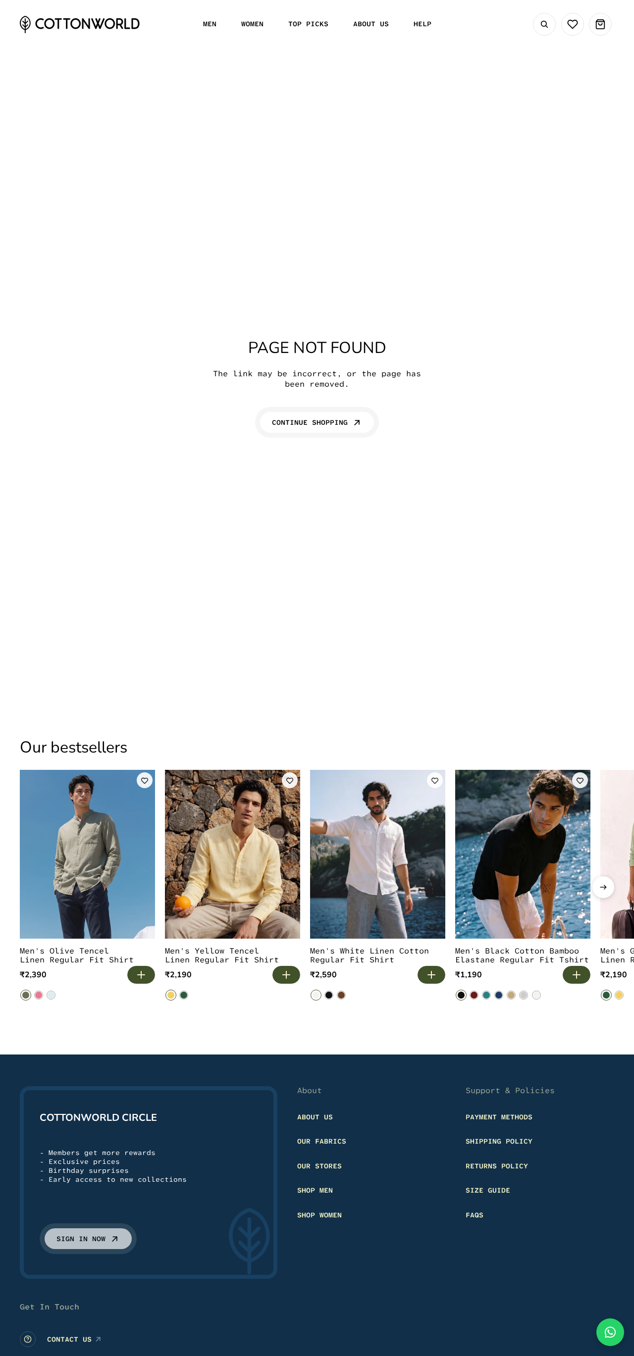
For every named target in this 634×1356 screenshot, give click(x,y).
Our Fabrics (321, 1141)
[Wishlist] (572, 24)
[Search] (544, 24)
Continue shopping (310, 422)
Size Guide (488, 1190)
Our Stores (319, 1165)
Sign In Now (81, 1238)
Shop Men (315, 1190)
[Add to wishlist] (145, 780)
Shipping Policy (499, 1141)
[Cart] (600, 24)
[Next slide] (603, 887)
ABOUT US (315, 1116)
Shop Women (319, 1214)
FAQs (474, 1214)
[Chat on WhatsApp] (610, 1332)
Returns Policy (497, 1165)
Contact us (69, 1339)
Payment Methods (499, 1116)
